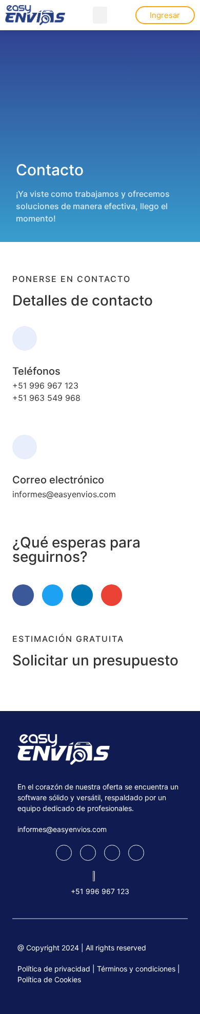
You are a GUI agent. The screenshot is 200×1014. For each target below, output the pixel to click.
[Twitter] (53, 595)
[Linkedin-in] (82, 595)
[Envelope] (112, 595)
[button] (100, 15)
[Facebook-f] (23, 595)
